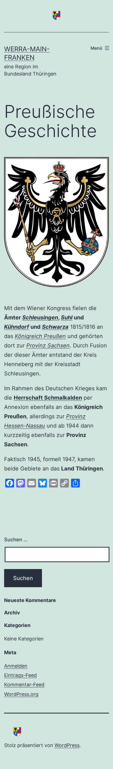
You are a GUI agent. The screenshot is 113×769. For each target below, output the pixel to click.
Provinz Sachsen (48, 345)
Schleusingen (40, 317)
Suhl (66, 317)
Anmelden (15, 666)
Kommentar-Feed (24, 684)
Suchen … (16, 539)
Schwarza (55, 327)
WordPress (67, 745)
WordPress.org (21, 694)
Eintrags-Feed (20, 675)
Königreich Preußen (40, 336)
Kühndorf (16, 327)
